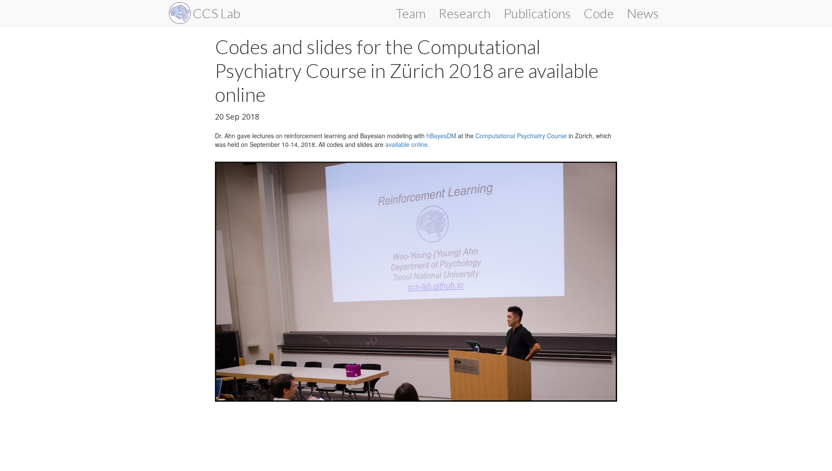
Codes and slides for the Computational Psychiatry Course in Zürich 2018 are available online (406, 70)
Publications (537, 13)
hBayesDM (441, 135)
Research (465, 13)
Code (599, 13)
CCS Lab (216, 13)
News (643, 13)
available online (406, 144)
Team (411, 13)
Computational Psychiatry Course (521, 135)
